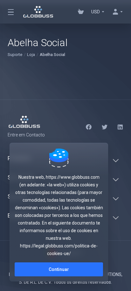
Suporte (15, 54)
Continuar (59, 269)
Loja (31, 54)
